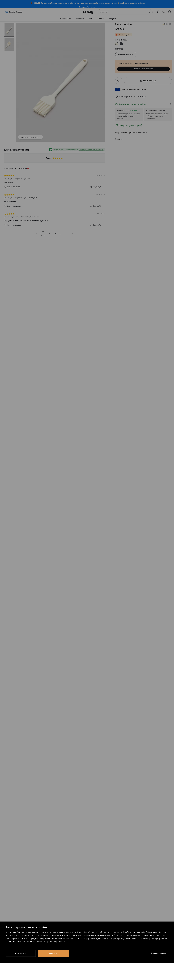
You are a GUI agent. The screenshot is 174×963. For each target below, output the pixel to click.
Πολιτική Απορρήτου (58, 941)
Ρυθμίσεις (20, 953)
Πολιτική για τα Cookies (32, 941)
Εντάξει (53, 953)
